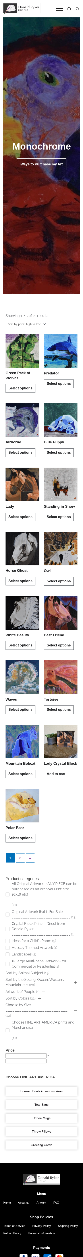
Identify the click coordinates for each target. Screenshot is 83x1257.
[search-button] (77, 9)
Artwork (41, 1202)
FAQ (56, 1202)
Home (7, 1202)
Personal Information (41, 1233)
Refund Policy (12, 1233)
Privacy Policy (41, 1225)
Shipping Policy (68, 1225)
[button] (53, 973)
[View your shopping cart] (69, 8)
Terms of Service (14, 1225)
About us (23, 1202)
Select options (20, 388)
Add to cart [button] (56, 774)
